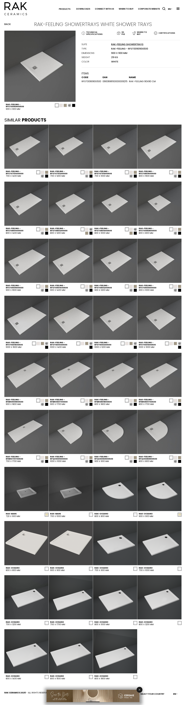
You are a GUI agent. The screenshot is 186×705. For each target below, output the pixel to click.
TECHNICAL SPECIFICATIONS (94, 33)
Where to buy (126, 8)
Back (7, 24)
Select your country (152, 694)
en (169, 9)
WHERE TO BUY (142, 33)
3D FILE (123, 33)
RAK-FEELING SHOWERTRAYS (127, 44)
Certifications (167, 33)
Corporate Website (149, 8)
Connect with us (104, 8)
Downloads (83, 8)
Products (64, 9)
